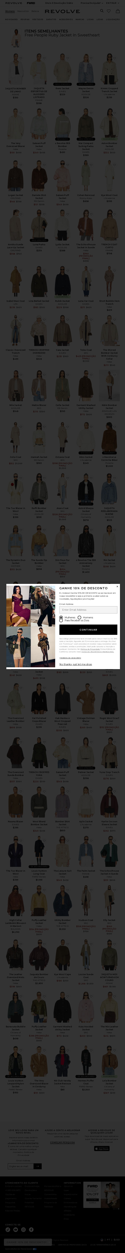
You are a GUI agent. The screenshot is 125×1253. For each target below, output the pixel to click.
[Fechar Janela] (117, 586)
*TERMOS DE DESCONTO (70, 658)
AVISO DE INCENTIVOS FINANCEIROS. (98, 652)
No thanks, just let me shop (75, 664)
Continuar (88, 629)
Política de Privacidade (90, 649)
